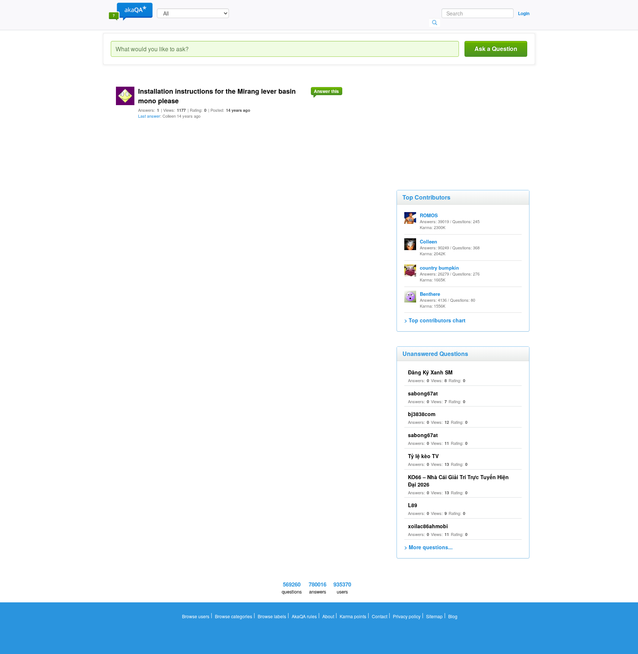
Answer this (326, 91)
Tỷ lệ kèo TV (423, 456)
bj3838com (421, 414)
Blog (452, 616)
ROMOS (429, 215)
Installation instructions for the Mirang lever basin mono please (217, 95)
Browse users (195, 616)
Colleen (428, 241)
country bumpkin (439, 267)
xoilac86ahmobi (428, 526)
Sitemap (434, 616)
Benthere (430, 293)
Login (523, 13)
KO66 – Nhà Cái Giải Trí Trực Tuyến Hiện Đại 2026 (458, 480)
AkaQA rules (304, 616)
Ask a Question (495, 48)
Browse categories (233, 616)
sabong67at (423, 393)
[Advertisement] (452, 125)
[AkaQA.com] (130, 11)
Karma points (353, 616)
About (328, 616)
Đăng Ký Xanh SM (430, 372)
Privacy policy (407, 616)
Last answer (149, 116)
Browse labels (272, 616)
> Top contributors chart (435, 320)
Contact (379, 616)
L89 (412, 505)
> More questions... (428, 547)
